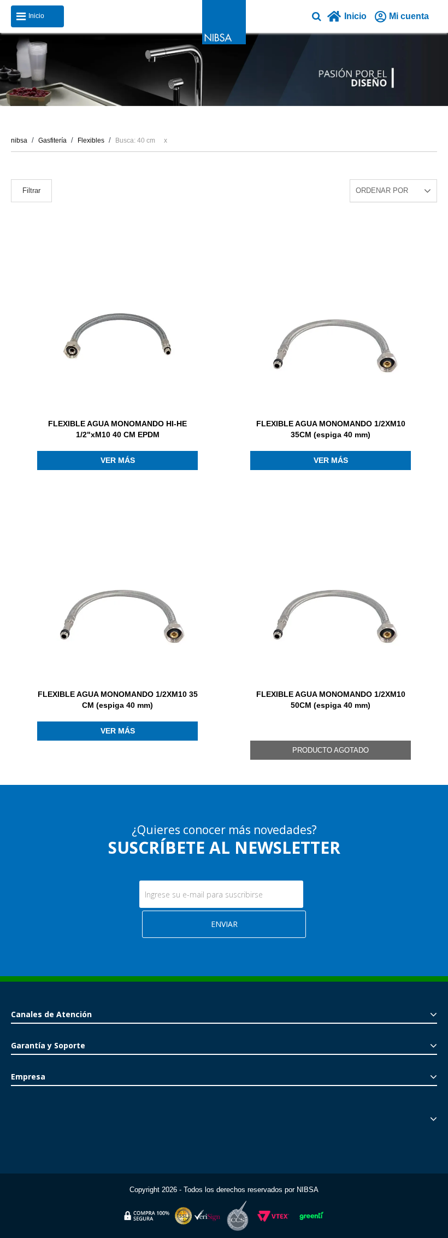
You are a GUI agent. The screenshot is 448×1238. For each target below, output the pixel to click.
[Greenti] (311, 1222)
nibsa (19, 140)
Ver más (118, 460)
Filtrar (31, 190)
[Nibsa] (224, 41)
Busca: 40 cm (135, 140)
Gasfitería (52, 140)
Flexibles (91, 140)
